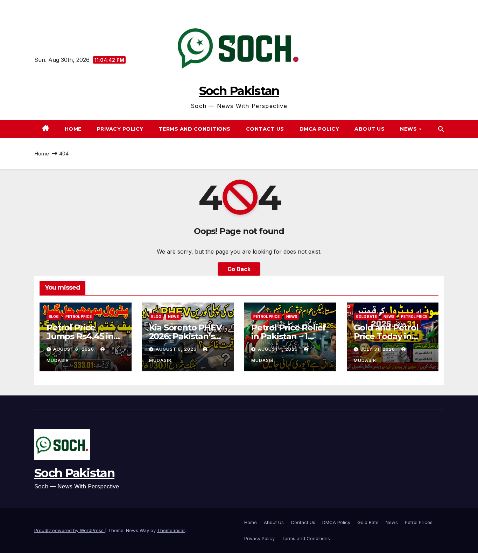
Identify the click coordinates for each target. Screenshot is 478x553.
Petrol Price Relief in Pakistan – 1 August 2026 (288, 336)
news (409, 129)
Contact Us (265, 129)
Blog (54, 316)
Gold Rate (366, 316)
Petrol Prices (419, 522)
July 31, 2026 (378, 349)
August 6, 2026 (74, 349)
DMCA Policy (319, 129)
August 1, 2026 (278, 349)
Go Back (239, 268)
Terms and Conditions (195, 129)
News (392, 522)
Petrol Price (78, 316)
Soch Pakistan (239, 90)
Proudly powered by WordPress (69, 530)
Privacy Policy (120, 129)
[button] (441, 128)
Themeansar (171, 530)
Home (73, 129)
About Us (369, 129)
